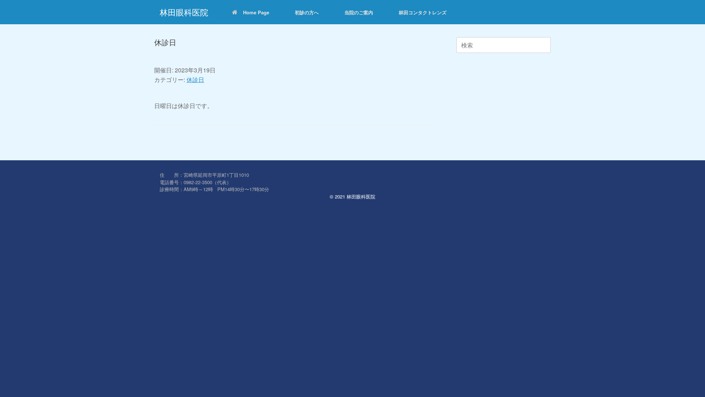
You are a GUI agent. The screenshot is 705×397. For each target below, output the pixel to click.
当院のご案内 (358, 12)
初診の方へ (307, 12)
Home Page (256, 12)
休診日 (195, 79)
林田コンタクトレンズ (422, 12)
